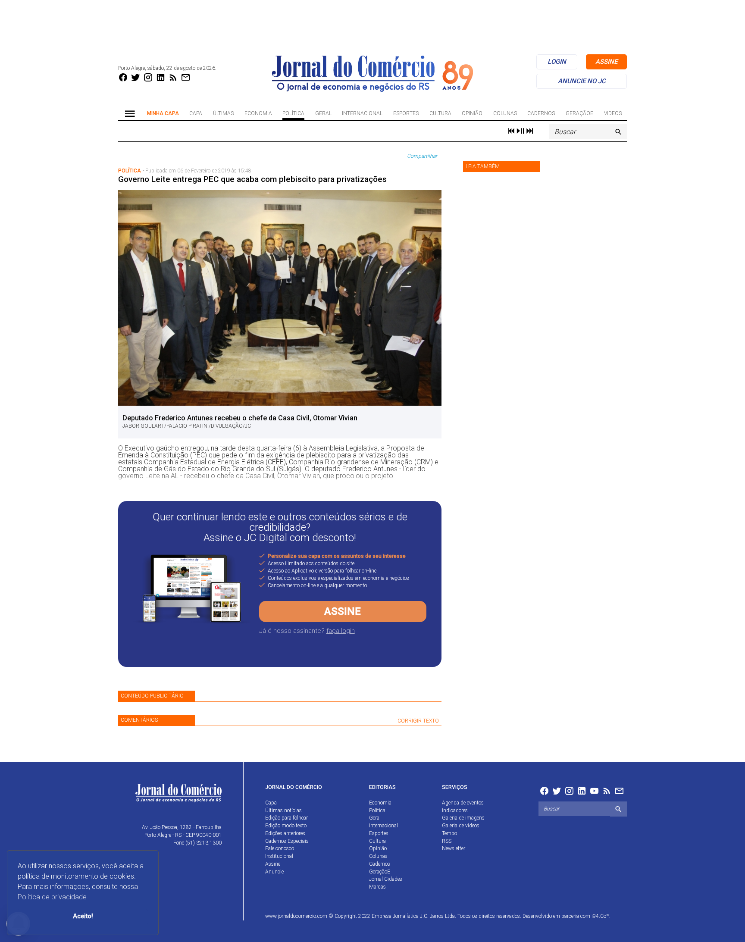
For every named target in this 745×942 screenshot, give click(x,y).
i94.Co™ (600, 916)
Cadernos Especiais (287, 841)
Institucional (279, 856)
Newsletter (453, 848)
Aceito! (83, 916)
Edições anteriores (285, 833)
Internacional (362, 113)
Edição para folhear (286, 818)
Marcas (377, 887)
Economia (258, 113)
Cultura (440, 113)
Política (293, 113)
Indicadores (455, 810)
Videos (613, 113)
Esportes (406, 113)
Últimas (223, 113)
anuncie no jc (582, 81)
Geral (323, 113)
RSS (446, 841)
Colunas (505, 113)
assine (606, 62)
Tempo (449, 833)
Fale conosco (279, 848)
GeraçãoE (579, 113)
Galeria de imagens (463, 818)
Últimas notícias (283, 810)
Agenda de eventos (463, 803)
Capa (195, 113)
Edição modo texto (286, 826)
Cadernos (541, 113)
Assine (342, 611)
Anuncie (274, 872)
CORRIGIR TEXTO (418, 721)
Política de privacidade (52, 897)
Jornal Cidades (385, 879)
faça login (340, 631)
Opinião (472, 113)
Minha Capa (163, 113)
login (557, 62)
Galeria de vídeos (460, 826)
